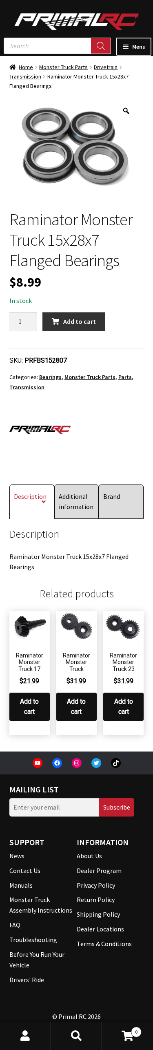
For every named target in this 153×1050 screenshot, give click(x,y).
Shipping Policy (98, 914)
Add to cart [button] (29, 707)
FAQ (14, 925)
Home (26, 67)
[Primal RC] (40, 429)
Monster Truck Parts (63, 67)
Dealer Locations (100, 929)
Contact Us (24, 870)
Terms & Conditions (104, 944)
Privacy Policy (96, 885)
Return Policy (96, 899)
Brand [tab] (111, 496)
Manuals (21, 885)
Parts (125, 377)
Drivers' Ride (26, 980)
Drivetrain (106, 67)
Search (76, 1036)
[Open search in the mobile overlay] (57, 46)
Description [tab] (30, 496)
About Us (89, 856)
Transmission (25, 76)
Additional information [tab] (76, 501)
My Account (25, 1036)
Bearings (50, 377)
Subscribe (116, 807)
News (16, 856)
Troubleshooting (33, 940)
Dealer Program (99, 870)
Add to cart (79, 321)
